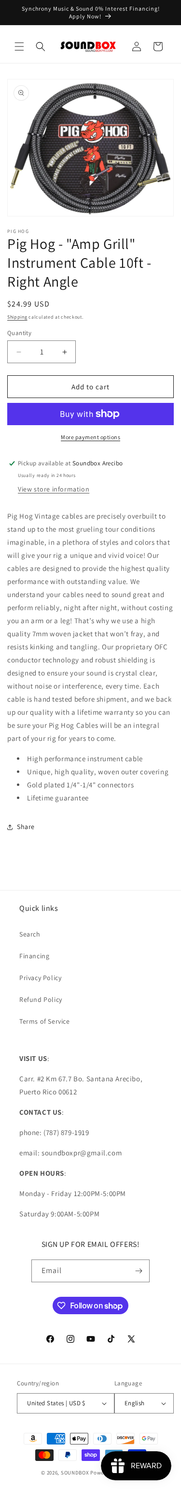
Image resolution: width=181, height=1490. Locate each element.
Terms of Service (44, 1021)
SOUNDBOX (75, 1472)
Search (30, 934)
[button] (19, 46)
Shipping (17, 317)
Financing (34, 956)
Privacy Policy (40, 977)
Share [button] (26, 826)
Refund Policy (40, 999)
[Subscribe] (138, 1271)
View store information (53, 489)
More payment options (90, 437)
